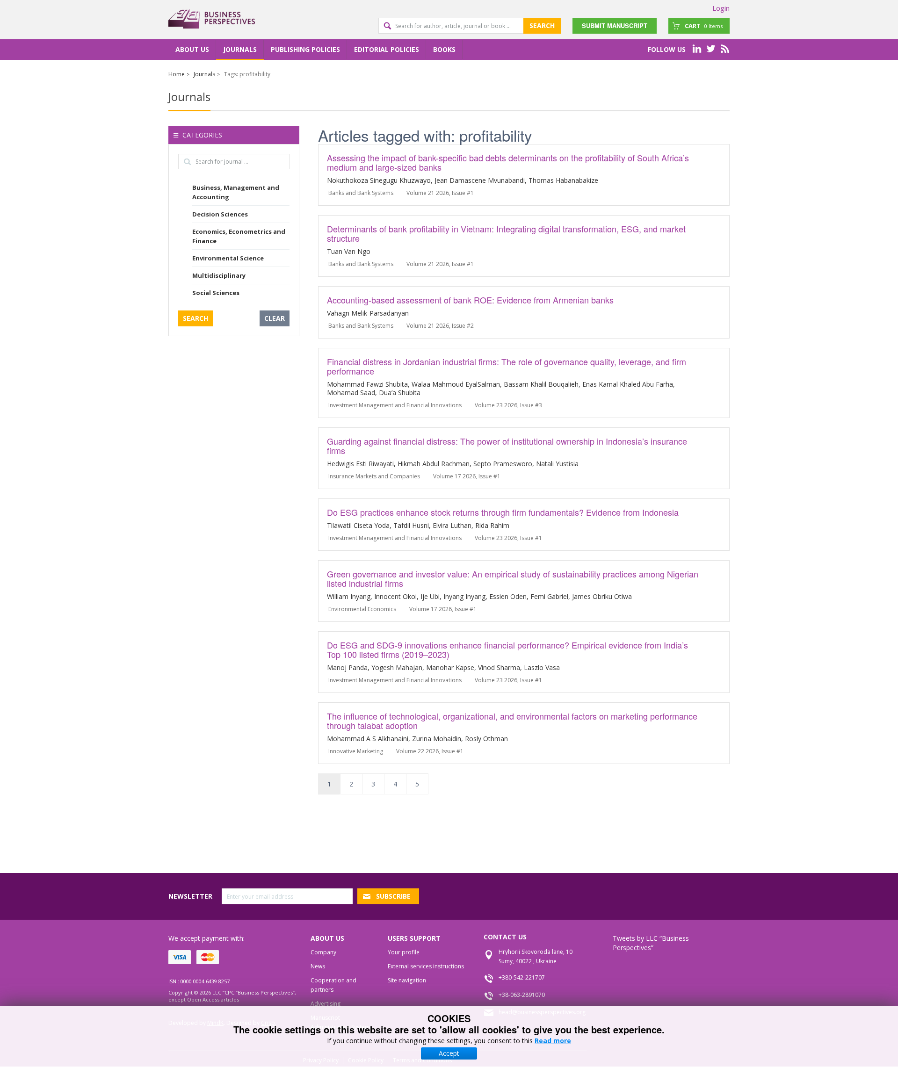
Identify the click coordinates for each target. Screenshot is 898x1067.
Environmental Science (228, 258)
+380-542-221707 (522, 977)
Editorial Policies (386, 49)
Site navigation (407, 980)
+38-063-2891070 (522, 995)
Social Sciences (215, 292)
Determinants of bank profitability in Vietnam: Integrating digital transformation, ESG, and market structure (506, 233)
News (318, 966)
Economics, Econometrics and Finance (238, 236)
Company (323, 952)
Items (704, 26)
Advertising (325, 1004)
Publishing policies (305, 49)
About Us (192, 49)
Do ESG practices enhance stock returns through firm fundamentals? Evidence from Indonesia (503, 512)
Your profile (404, 952)
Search (542, 25)
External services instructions (426, 966)
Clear (274, 318)
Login (721, 8)
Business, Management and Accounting (235, 192)
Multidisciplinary (219, 275)
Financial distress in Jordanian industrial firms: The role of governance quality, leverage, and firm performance (506, 366)
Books (444, 49)
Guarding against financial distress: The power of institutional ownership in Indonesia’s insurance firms (507, 445)
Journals (240, 49)
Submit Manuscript (614, 25)
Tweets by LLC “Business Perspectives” (651, 943)
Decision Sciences (220, 214)
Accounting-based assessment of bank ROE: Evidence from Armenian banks (470, 300)
